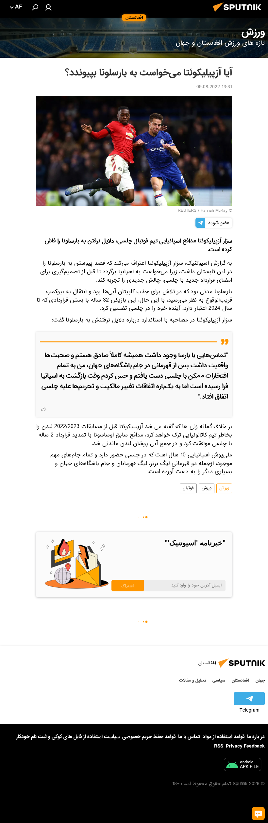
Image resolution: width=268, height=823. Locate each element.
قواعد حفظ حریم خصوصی (149, 736)
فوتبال (188, 488)
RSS (218, 746)
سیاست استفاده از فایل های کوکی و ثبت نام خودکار (68, 736)
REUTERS (187, 211)
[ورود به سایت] (48, 7)
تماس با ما (189, 737)
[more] (43, 409)
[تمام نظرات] (258, 813)
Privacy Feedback (245, 746)
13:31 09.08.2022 (214, 87)
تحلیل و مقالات (192, 680)
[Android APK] (242, 766)
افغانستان (240, 680)
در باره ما (256, 736)
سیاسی (218, 680)
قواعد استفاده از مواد (223, 736)
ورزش (224, 488)
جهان (260, 680)
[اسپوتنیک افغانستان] (239, 13)
